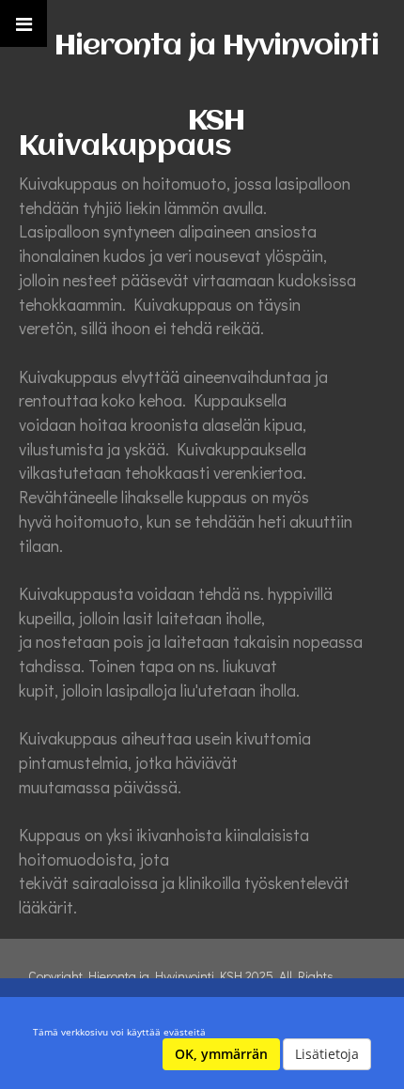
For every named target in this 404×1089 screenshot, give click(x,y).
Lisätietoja (327, 1054)
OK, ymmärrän (221, 1054)
